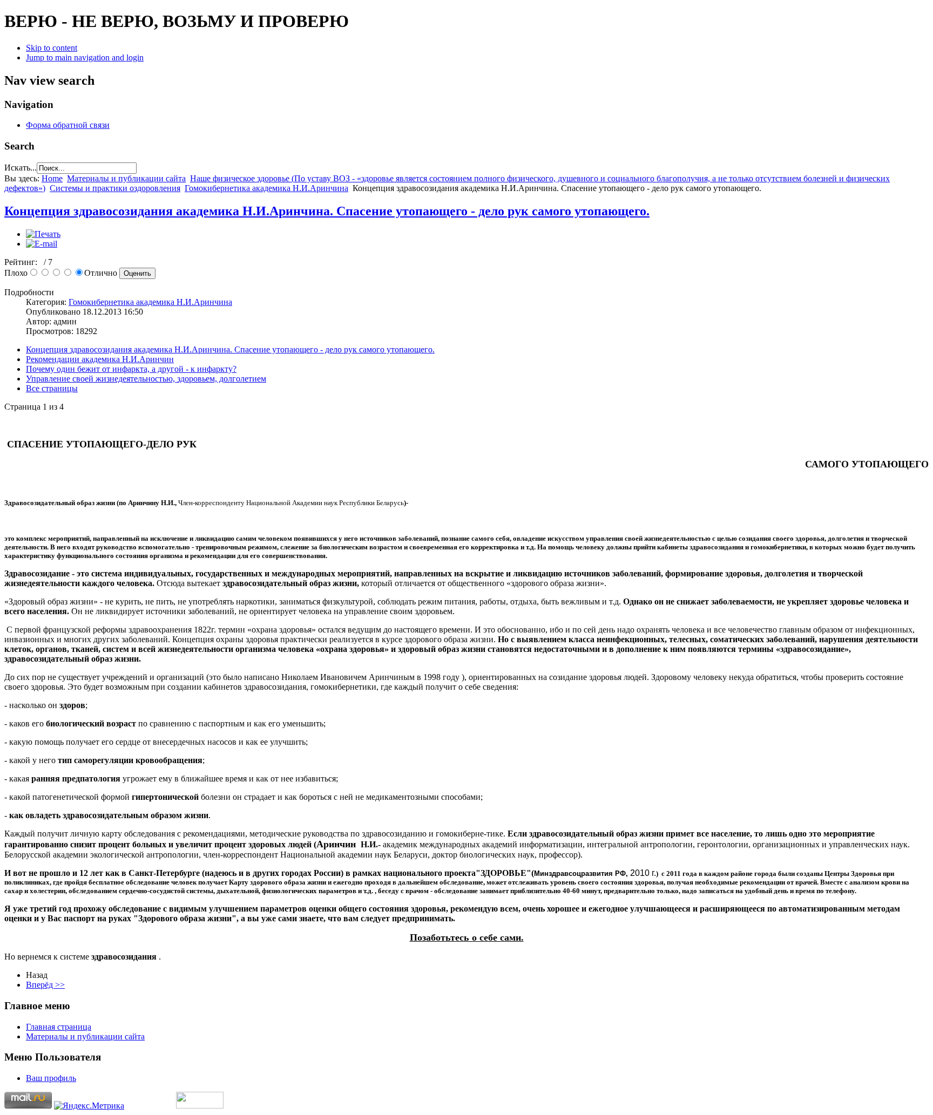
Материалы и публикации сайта (126, 178)
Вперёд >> (45, 984)
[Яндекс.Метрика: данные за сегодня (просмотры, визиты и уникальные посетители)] (89, 1106)
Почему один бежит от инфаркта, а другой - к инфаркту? (131, 368)
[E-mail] (41, 243)
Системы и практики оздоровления (115, 188)
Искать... (20, 167)
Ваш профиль (51, 1078)
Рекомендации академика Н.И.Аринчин (100, 359)
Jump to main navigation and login (85, 57)
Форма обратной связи (68, 125)
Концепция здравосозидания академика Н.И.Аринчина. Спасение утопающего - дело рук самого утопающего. (327, 211)
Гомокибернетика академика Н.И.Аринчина (266, 188)
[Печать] (43, 234)
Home (52, 178)
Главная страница (58, 1026)
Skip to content (51, 47)
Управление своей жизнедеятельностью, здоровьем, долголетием (146, 378)
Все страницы (52, 388)
